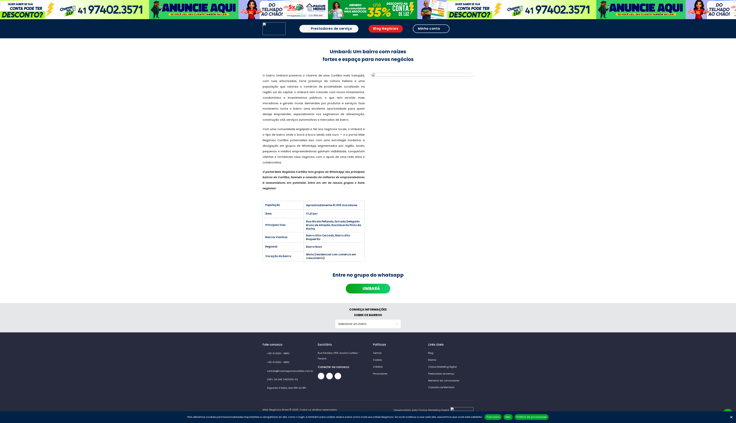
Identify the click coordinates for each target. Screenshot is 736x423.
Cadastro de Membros (441, 387)
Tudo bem (493, 417)
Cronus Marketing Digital (442, 366)
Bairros (432, 360)
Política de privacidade (532, 417)
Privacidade (380, 373)
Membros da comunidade (443, 380)
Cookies (377, 360)
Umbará (371, 288)
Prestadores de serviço (331, 28)
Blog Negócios (385, 28)
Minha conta (429, 28)
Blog (430, 353)
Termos (377, 353)
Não (508, 417)
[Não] (731, 417)
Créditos (378, 366)
